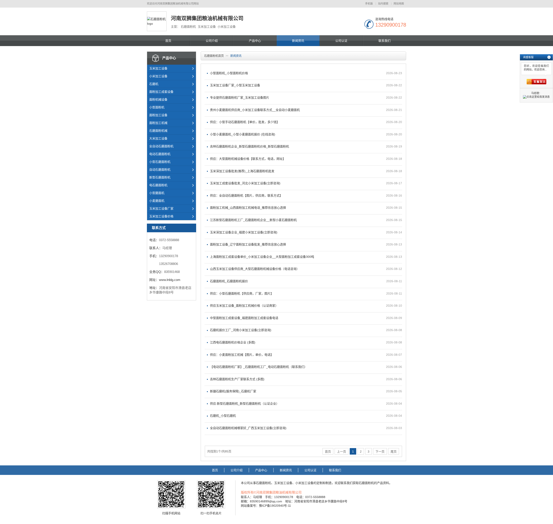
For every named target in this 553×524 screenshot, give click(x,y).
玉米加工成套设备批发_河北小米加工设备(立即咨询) (245, 183)
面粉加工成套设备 (161, 91)
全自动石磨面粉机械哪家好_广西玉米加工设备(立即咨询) (248, 428)
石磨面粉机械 (158, 130)
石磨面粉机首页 (214, 55)
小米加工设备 (158, 76)
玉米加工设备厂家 (161, 208)
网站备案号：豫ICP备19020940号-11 (266, 505)
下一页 (380, 451)
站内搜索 (383, 3)
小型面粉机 (156, 107)
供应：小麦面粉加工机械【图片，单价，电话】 (241, 354)
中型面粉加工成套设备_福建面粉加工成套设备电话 (244, 318)
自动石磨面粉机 (159, 169)
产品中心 (255, 40)
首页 (168, 40)
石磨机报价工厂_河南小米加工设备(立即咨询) (240, 330)
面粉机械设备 (158, 99)
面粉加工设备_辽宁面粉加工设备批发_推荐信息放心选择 (248, 244)
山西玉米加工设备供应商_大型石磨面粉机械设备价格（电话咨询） (254, 269)
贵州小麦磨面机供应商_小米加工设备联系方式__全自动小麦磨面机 (255, 110)
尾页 (394, 451)
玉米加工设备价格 (161, 216)
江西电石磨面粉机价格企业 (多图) (232, 342)
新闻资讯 (298, 40)
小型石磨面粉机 (159, 161)
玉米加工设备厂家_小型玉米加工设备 (235, 85)
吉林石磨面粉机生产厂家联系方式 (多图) (237, 379)
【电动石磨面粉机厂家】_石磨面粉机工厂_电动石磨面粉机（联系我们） (258, 367)
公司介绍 (212, 40)
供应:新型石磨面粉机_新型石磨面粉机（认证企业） (244, 403)
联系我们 (384, 40)
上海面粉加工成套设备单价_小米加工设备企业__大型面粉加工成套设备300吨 (262, 256)
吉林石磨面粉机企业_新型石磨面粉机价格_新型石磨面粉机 (249, 146)
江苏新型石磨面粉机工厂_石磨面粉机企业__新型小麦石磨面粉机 (253, 220)
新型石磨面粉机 (159, 177)
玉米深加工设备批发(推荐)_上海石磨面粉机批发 (242, 171)
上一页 (341, 451)
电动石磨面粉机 (159, 154)
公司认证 (341, 40)
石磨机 (153, 84)
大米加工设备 (158, 138)
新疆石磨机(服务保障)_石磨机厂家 (233, 391)
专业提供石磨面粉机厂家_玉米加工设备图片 (239, 97)
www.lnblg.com (169, 280)
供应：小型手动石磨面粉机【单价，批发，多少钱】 (245, 122)
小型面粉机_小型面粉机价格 (229, 73)
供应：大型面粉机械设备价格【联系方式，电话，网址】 (248, 158)
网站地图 (399, 3)
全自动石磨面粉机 (161, 146)
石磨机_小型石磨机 (223, 415)
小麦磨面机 (156, 200)
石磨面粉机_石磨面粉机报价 (229, 281)
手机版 (369, 3)
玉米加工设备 (158, 68)
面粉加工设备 (158, 115)
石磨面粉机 (263, 483)
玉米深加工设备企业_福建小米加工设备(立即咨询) (243, 232)
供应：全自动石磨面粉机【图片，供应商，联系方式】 (246, 195)
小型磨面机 (156, 193)
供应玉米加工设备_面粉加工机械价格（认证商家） (244, 305)
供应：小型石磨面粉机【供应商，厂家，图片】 (241, 293)
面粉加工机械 (158, 123)
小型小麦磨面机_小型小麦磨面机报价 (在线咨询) (242, 134)
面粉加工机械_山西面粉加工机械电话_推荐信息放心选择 (248, 207)
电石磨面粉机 (158, 185)
